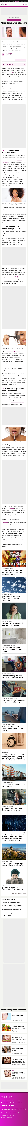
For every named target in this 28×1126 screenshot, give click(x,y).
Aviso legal (4, 1112)
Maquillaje (17, 17)
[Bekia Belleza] (5, 4)
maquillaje (10, 72)
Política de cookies (6, 1115)
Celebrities (4, 1105)
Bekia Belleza (11, 17)
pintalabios (10, 508)
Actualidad (9, 1)
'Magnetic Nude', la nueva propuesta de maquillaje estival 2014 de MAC (18, 1061)
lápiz (21, 363)
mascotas (4, 1109)
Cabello (9, 1100)
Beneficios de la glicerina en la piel (11, 902)
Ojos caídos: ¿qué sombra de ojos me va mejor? (18, 1073)
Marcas (3, 1100)
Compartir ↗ (23, 60)
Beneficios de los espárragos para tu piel (19, 1038)
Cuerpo (14, 1024)
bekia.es (3, 1108)
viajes (24, 1109)
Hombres (19, 1102)
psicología (13, 1109)
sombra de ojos (14, 277)
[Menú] (26, 4)
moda (7, 1108)
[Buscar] (23, 4)
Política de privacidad (13, 1112)
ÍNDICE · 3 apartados (14, 64)
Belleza (17, 1)
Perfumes (11, 1105)
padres (20, 1108)
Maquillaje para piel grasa (17, 1049)
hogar (18, 1109)
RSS (13, 1115)
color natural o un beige (17, 402)
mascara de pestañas (13, 351)
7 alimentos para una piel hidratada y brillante (19, 1027)
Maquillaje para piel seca (17, 1016)
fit (21, 1109)
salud (8, 1109)
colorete (5, 522)
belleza (12, 1108)
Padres (25, 1)
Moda (13, 1)
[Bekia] (3, 1)
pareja (24, 1108)
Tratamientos (5, 1102)
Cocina (21, 1)
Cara (18, 1100)
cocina (16, 1108)
